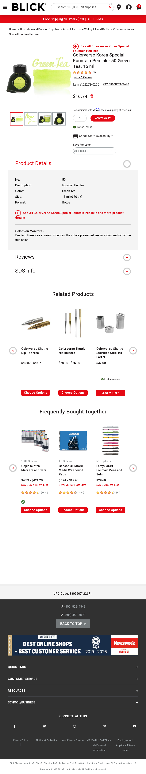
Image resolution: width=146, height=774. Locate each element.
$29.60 (101, 480)
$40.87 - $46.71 (32, 363)
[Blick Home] (29, 7)
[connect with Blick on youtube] (134, 728)
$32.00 (101, 363)
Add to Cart (110, 393)
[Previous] (13, 350)
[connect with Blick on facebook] (14, 728)
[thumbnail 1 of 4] (16, 119)
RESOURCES (16, 690)
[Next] (133, 350)
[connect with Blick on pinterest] (104, 728)
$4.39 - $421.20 (32, 480)
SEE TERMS (95, 19)
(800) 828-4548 (74, 606)
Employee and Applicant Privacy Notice (125, 745)
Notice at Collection (47, 740)
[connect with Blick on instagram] (74, 728)
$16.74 (80, 96)
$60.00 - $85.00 (69, 363)
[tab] (73, 163)
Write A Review (83, 77)
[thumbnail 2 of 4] (30, 119)
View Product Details (116, 84)
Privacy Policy (20, 740)
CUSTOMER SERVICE (22, 679)
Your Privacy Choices (73, 740)
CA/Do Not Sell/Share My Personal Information (99, 745)
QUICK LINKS (17, 667)
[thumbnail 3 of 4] (45, 119)
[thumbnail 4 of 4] (59, 119)
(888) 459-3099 (74, 615)
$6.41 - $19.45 (68, 480)
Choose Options (35, 392)
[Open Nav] (5, 7)
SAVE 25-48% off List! (34, 485)
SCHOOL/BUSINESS (22, 702)
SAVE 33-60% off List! (72, 485)
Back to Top (71, 624)
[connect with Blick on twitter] (44, 728)
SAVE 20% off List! (107, 485)
